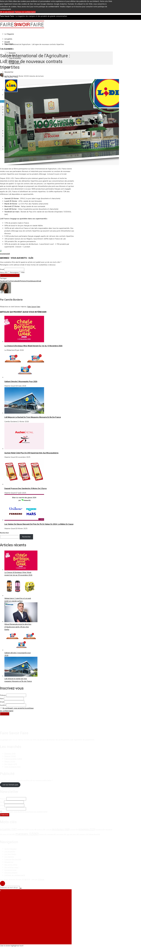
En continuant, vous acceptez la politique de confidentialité (25, 812)
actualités (8, 829)
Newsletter (8, 72)
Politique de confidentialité (14, 875)
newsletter (51, 834)
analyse (23, 829)
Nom (2, 698)
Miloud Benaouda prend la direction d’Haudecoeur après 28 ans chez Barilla (17, 627)
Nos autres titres (10, 865)
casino (49, 829)
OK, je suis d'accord (7, 12)
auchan (32, 829)
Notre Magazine (10, 849)
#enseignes (14, 272)
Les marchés (9, 857)
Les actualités (9, 851)
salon (69, 834)
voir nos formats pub (10, 785)
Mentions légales (10, 873)
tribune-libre (94, 834)
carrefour (41, 830)
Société (3, 705)
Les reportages (10, 854)
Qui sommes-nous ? (11, 867)
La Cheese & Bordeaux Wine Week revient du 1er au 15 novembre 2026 (33, 346)
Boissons (12, 53)
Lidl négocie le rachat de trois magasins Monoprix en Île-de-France (32, 417)
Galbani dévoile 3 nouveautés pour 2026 (20, 381)
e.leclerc (74, 829)
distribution (61, 829)
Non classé (10, 764)
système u (83, 834)
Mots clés (3, 272)
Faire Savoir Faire (33, 307)
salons (75, 834)
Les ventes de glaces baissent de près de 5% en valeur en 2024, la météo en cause (38, 524)
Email (2, 269)
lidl (9, 254)
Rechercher (4, 533)
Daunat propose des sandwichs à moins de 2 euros (25, 488)
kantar (6, 834)
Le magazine (9, 34)
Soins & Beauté (12, 767)
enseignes (4, 254)
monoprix (43, 834)
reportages (61, 834)
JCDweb (41, 879)
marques (27, 834)
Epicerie (10, 756)
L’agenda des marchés (12, 859)
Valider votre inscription (10, 275)
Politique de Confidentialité (25, 12)
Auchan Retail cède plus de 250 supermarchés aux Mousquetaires (31, 453)
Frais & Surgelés (6, 49)
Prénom (3, 695)
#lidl (22, 272)
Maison (9, 761)
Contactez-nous (10, 870)
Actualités (8, 39)
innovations (100, 829)
